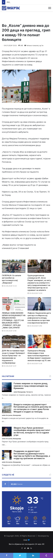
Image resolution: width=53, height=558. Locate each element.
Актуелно (9, 415)
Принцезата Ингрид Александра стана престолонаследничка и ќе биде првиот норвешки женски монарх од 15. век (39, 355)
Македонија (22, 392)
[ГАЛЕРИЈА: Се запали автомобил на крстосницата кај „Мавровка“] (13, 266)
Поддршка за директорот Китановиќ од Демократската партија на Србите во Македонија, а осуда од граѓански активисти (32, 455)
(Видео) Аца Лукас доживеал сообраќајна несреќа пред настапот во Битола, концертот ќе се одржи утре (32, 431)
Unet (25, 540)
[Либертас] (11, 8)
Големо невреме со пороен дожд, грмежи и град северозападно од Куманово (31, 385)
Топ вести (29, 392)
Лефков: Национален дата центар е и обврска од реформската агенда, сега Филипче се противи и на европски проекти (39, 318)
